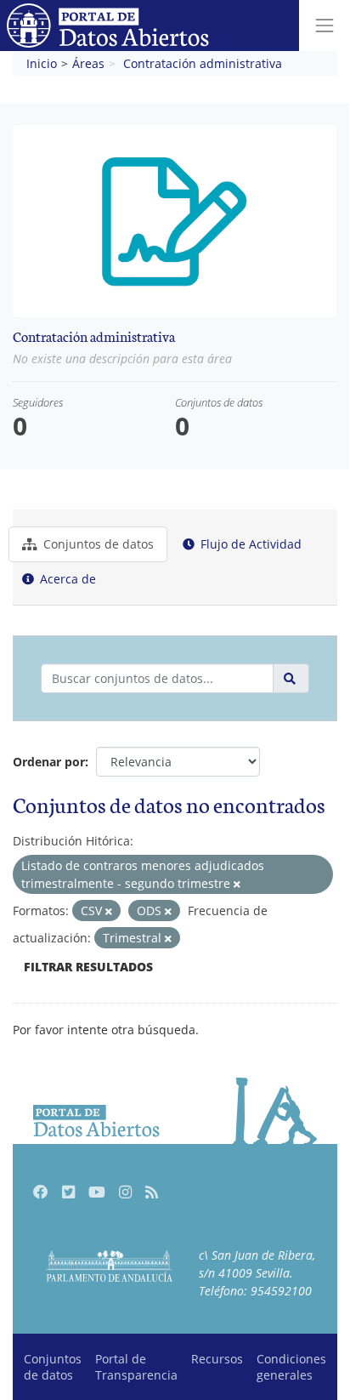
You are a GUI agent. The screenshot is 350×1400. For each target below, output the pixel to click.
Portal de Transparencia (136, 1367)
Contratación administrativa (202, 63)
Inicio (41, 63)
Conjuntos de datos (97, 544)
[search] (291, 678)
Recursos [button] (217, 1359)
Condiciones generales (291, 1367)
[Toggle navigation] (324, 25)
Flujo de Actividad (249, 544)
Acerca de (66, 579)
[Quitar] (237, 884)
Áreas (88, 63)
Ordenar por (49, 762)
